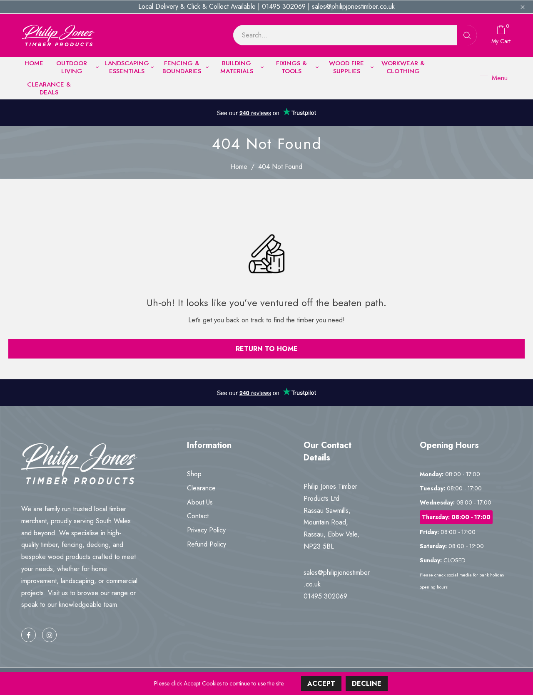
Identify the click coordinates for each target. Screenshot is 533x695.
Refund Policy (206, 544)
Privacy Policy (206, 530)
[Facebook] (28, 635)
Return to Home (267, 349)
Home (238, 166)
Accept (321, 683)
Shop (194, 474)
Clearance (201, 488)
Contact (198, 516)
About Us (200, 502)
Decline (366, 683)
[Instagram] (49, 635)
